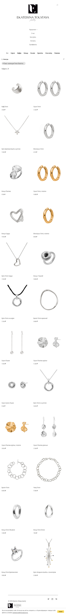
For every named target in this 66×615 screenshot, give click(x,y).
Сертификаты (33, 44)
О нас (33, 33)
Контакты (33, 41)
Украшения (32, 29)
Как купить (33, 37)
